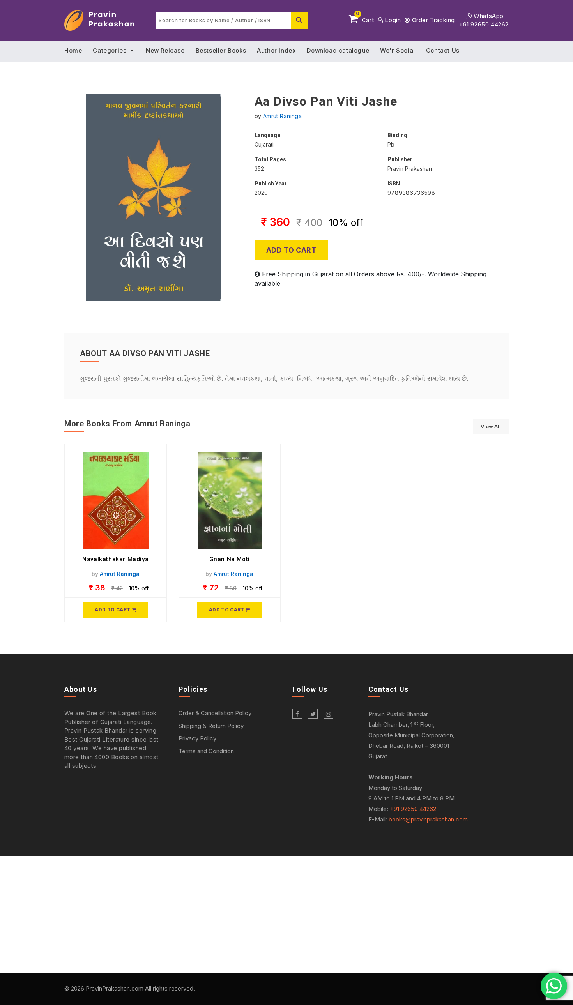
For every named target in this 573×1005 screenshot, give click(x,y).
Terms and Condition (206, 751)
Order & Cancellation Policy (215, 713)
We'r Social (397, 50)
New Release (165, 50)
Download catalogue (338, 50)
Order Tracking (432, 20)
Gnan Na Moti (229, 559)
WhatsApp (488, 15)
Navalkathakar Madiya (115, 559)
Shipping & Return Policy (211, 725)
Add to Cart (291, 250)
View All (491, 426)
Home (73, 50)
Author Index (276, 50)
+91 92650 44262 (484, 24)
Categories (109, 50)
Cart (365, 19)
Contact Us (443, 50)
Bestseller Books (221, 50)
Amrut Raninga (282, 116)
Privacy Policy (197, 738)
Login (392, 20)
